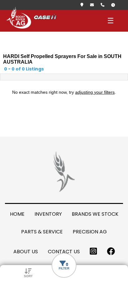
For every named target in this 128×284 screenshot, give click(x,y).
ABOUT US (25, 251)
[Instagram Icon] (93, 252)
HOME (17, 214)
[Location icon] (83, 5)
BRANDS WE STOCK (95, 214)
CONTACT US (64, 251)
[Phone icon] (104, 5)
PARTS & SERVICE (42, 231)
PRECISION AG (90, 231)
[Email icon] (94, 5)
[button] (64, 265)
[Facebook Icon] (111, 252)
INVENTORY (48, 214)
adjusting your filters (95, 92)
